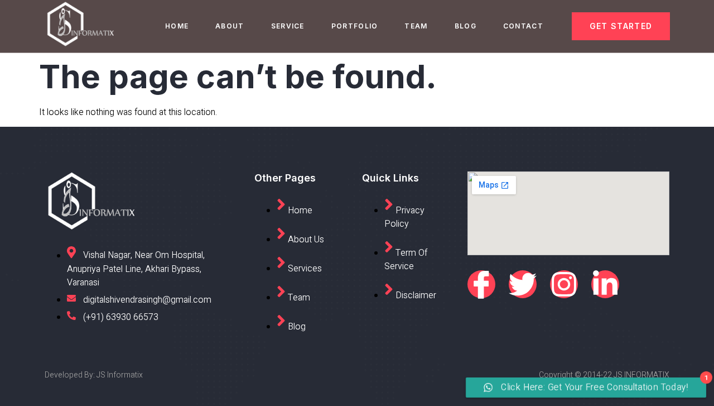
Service (288, 26)
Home (177, 26)
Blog (465, 26)
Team (415, 26)
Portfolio (354, 26)
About (229, 26)
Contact (523, 26)
